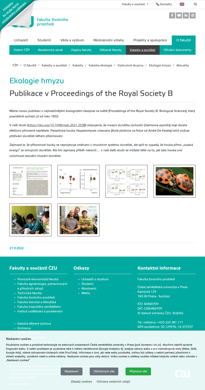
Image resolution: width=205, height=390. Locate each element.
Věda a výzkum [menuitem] (72, 40)
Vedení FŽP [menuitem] (22, 50)
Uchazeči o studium (95, 279)
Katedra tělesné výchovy (34, 323)
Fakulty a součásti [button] (134, 4)
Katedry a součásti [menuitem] (142, 50)
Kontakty (165, 4)
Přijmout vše (138, 371)
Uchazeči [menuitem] (21, 40)
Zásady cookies (81, 381)
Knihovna (24, 328)
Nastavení (71, 371)
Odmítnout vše (104, 371)
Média (85, 293)
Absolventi (88, 288)
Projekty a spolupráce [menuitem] (150, 40)
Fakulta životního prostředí (36, 297)
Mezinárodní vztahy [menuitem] (108, 40)
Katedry (77, 65)
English (182, 4)
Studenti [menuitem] (44, 40)
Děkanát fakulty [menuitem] (111, 50)
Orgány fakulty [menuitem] (81, 50)
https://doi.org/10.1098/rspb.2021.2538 (56, 125)
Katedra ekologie (100, 65)
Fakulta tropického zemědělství (39, 306)
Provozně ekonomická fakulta (37, 279)
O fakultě (29, 65)
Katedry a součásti (54, 65)
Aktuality (182, 65)
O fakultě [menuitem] (183, 40)
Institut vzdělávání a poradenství (40, 311)
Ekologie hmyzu (159, 65)
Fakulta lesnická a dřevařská (36, 302)
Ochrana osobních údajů (113, 381)
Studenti (87, 283)
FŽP (15, 65)
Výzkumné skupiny (130, 65)
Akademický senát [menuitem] (50, 50)
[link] (20, 19)
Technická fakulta (29, 293)
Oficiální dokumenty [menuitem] (177, 50)
